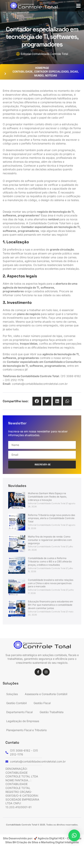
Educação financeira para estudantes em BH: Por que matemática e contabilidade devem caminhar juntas (50, 605)
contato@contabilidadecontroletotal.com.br (40, 383)
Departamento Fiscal (19, 712)
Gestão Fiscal (42, 703)
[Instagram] (46, 671)
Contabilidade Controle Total (47, 223)
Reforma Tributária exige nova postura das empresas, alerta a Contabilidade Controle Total (51, 518)
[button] (78, 6)
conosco (18, 369)
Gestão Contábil (16, 703)
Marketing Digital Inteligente (60, 842)
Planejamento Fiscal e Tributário (26, 730)
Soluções (12, 694)
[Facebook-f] (38, 671)
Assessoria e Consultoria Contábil (46, 694)
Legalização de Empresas (22, 721)
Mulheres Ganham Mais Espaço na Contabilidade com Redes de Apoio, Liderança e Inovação (47, 496)
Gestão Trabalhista (51, 712)
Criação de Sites (28, 842)
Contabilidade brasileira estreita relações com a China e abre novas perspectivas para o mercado (50, 583)
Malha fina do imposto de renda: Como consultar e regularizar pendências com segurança (50, 540)
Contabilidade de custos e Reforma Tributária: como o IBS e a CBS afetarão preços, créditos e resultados (50, 561)
